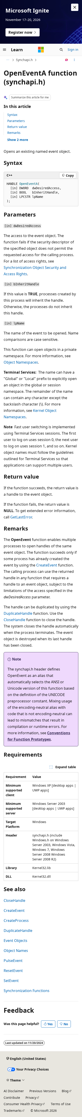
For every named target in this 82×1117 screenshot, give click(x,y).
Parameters (16, 121)
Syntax (12, 114)
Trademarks (13, 1110)
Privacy (31, 1097)
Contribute (12, 1097)
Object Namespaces (21, 362)
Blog (65, 1091)
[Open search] (61, 50)
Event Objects (15, 940)
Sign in (73, 49)
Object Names (16, 950)
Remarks (13, 132)
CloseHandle (14, 619)
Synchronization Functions (26, 990)
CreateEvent (46, 565)
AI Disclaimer (14, 1091)
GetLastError (21, 517)
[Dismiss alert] (74, 7)
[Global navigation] (4, 50)
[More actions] (74, 60)
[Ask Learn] (66, 60)
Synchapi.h (24, 60)
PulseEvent (13, 960)
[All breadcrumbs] (8, 60)
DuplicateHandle (18, 613)
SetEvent (11, 980)
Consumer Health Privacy (23, 1104)
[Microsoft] (41, 50)
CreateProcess (16, 920)
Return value (17, 127)
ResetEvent (13, 970)
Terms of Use (61, 1104)
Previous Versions (42, 1091)
